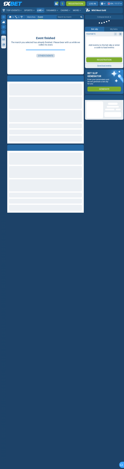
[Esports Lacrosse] (16, 17)
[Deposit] (62, 3)
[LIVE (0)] (10, 17)
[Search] (81, 17)
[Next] (16, 147)
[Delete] (81, 147)
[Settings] (103, 3)
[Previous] (9, 147)
